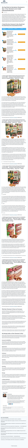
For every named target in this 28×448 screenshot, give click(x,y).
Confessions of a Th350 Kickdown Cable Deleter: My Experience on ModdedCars (12, 439)
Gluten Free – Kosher (16, 122)
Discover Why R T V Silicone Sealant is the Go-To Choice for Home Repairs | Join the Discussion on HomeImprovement (13, 407)
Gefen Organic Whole (7, 75)
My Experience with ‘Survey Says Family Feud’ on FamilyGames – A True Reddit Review (13, 426)
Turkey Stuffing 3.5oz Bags (7, 263)
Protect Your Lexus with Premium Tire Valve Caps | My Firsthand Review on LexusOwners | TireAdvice (14, 409)
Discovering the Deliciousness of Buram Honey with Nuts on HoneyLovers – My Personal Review (14, 412)
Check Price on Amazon (21, 34)
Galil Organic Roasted (7, 217)
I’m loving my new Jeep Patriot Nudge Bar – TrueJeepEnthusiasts (10, 436)
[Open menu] (26, 1)
